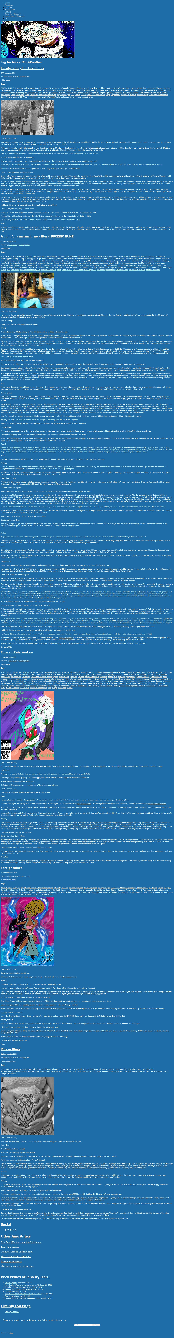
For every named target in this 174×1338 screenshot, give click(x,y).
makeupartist (134, 263)
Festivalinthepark (151, 90)
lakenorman (84, 263)
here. (52, 212)
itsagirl (116, 1069)
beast (129, 672)
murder (99, 681)
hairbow (4, 679)
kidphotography (106, 92)
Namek (47, 265)
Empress (121, 890)
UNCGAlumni (78, 270)
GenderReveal (83, 1069)
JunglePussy (119, 679)
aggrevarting (38, 256)
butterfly (50, 674)
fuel (115, 676)
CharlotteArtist (38, 90)
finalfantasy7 (164, 90)
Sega (108, 95)
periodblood (28, 683)
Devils (49, 676)
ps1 (68, 95)
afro (20, 672)
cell (114, 258)
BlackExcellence (90, 888)
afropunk (64, 88)
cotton (47, 890)
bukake (43, 674)
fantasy (107, 261)
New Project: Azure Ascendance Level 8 (21, 1285)
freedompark (21, 92)
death (157, 674)
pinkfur (36, 683)
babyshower (27, 1069)
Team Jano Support (13, 14)
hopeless (23, 679)
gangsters (130, 676)
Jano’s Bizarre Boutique (14, 16)
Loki (143, 1069)
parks (27, 95)
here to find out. (130, 1185)
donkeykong (64, 676)
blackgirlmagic (104, 888)
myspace (157, 92)
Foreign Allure (11, 867)
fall (102, 261)
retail (89, 95)
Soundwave (64, 685)
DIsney (65, 261)
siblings (65, 1071)
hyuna (29, 263)
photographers (92, 265)
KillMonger (127, 92)
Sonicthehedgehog (105, 1071)
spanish (85, 267)
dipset (55, 676)
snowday (77, 267)
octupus (166, 681)
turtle (3, 688)
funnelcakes (33, 92)
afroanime (34, 88)
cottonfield (55, 890)
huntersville (83, 92)
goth (165, 676)
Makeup (125, 263)
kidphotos (118, 92)
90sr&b (8, 672)
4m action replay (22, 88)
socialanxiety (75, 1071)
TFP (8, 270)
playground (61, 95)
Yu (137, 270)
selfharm (4, 685)
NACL (110, 681)
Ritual (95, 683)
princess (157, 265)
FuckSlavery (148, 890)
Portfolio (8, 7)
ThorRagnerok (156, 1071)
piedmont (115, 265)
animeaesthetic (95, 672)
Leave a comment (9, 880)
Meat (33, 681)
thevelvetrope (151, 685)
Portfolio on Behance (11, 1261)
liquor (105, 263)
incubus (47, 679)
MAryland (152, 263)
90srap (15, 672)
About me (9, 5)
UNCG (69, 270)
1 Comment (6, 80)
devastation (16, 676)
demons (164, 674)
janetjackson (96, 679)
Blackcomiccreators (65, 258)
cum (105, 674)
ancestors (85, 256)
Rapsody (75, 683)
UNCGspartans (90, 270)
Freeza (145, 261)
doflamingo (93, 90)
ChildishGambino (26, 890)
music (104, 681)
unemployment (39, 97)
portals (43, 683)
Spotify (150, 95)
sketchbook (31, 685)
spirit (91, 267)
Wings (54, 688)
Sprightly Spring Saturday (15, 1287)
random (17, 267)
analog (65, 672)
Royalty (107, 683)
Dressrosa (103, 90)
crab (92, 674)
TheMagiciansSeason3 (135, 685)
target (3, 270)
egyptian (73, 676)
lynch (111, 263)
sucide (102, 685)
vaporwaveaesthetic (38, 688)
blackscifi (153, 888)
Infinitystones (70, 679)
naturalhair (5, 95)
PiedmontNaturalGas (47, 95)
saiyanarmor (143, 683)
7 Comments (6, 248)
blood (16, 674)
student (127, 267)
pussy (49, 683)
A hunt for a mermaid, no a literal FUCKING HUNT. (37, 236)
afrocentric (43, 88)
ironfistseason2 (83, 679)
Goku (151, 261)
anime (84, 88)
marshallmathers (23, 681)
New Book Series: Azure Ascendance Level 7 (23, 1294)
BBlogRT (16, 258)
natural (117, 681)
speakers (73, 685)
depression (5, 676)
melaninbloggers (50, 681)
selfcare (161, 683)
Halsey (62, 92)
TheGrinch (15, 270)
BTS (110, 258)
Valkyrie (4, 1073)
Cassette (59, 674)
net (55, 265)
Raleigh (10, 267)
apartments (114, 256)
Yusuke (142, 270)
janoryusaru (12, 76)
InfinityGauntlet (57, 679)
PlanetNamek (147, 265)
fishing (110, 676)
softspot (54, 685)
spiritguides (99, 267)
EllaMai (114, 890)
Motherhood (33, 1071)
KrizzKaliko (154, 679)
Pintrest (137, 265)
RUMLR (114, 683)
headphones (13, 679)
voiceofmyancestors (106, 270)
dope (108, 890)
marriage (150, 1069)
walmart (119, 270)
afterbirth (57, 672)
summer (135, 267)
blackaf (65, 888)
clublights (86, 674)
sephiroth (125, 95)
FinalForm (137, 261)
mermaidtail (15, 265)
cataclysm (68, 674)
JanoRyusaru (93, 92)
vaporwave (24, 688)
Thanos (109, 685)
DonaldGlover (99, 890)
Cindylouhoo (160, 258)
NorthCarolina (71, 265)
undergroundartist (155, 892)
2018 (7, 88)
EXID (89, 261)
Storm (128, 892)
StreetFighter (6, 97)
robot (100, 683)
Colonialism (38, 890)
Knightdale (63, 263)
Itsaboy (109, 1069)
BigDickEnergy (27, 258)
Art (89, 88)
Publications (10, 9)
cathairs (19, 90)
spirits (107, 267)
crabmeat (99, 674)
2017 (3, 88)
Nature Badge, (62, 176)
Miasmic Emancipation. (157, 803)
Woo (11, 1333)
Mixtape (91, 681)
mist (85, 681)
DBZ (43, 261)
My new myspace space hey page (17, 1266)
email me (106, 813)
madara (136, 92)
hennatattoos (71, 92)
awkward (17, 1069)
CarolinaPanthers (8, 90)
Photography (105, 265)
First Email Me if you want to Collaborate (21, 1242)
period (19, 683)
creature (30, 261)
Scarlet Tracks (123, 499)
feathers (103, 676)
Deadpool (74, 890)
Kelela (56, 263)
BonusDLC (5, 890)
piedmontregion (126, 265)
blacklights (142, 672)
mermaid (160, 263)
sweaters (136, 892)
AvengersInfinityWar (111, 672)
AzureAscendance (148, 256)
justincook (48, 263)
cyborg (111, 674)
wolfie (69, 688)
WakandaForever (62, 97)
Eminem (81, 676)
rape (69, 683)
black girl (37, 258)
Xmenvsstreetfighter (84, 97)
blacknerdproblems (128, 888)
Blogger (159, 88)
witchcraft (62, 688)
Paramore (81, 265)
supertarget (167, 267)
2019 (12, 88)
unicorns (15, 688)
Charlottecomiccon (146, 258)
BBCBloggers (6, 258)
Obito (13, 95)
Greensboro (95, 1069)
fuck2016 (73, 1069)
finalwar (4, 92)
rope (30, 267)
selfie (11, 685)
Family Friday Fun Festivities (22, 68)
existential (113, 90)
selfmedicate (20, 685)
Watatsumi (36, 894)
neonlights (124, 681)
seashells (55, 267)
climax (168, 258)
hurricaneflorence (35, 679)
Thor (147, 1071)
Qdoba (77, 95)
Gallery (156, 890)
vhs (49, 688)
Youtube (132, 270)
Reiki (90, 683)
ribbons (24, 267)
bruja (38, 674)
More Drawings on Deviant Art (16, 1256)
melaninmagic (63, 681)
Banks (123, 672)
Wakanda (51, 97)
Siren (62, 267)
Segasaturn (115, 95)
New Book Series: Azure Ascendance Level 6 (23, 1298)
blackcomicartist (49, 258)
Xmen (72, 97)
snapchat (68, 267)
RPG (35, 267)
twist (8, 688)
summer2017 (18, 97)
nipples (133, 681)
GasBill (45, 92)
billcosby (57, 888)
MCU (25, 1071)
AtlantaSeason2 (30, 888)
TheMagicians (119, 685)
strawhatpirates (161, 95)
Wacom (4, 894)
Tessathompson (138, 1071)
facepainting (138, 90)
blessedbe (96, 258)
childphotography (63, 90)
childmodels (51, 90)
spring (120, 267)
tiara (59, 270)
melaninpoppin (146, 92)
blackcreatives (107, 88)
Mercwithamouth (68, 892)
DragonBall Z (74, 261)
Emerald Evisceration (17, 652)
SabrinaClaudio (98, 95)
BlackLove (115, 888)
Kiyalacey (145, 679)
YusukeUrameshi (153, 270)
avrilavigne (95, 88)
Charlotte (27, 90)
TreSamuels (163, 685)
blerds (152, 88)
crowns (37, 261)
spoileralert (142, 95)
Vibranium (168, 892)
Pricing (8, 11)
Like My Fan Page (16, 1306)
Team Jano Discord (10, 1246)
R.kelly (83, 95)
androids (85, 672)
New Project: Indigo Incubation (17, 1289)
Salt (151, 683)
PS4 (72, 95)
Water (44, 894)
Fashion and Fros (12, 1296)
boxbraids (30, 674)
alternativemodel (73, 256)
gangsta (121, 676)
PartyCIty (34, 95)
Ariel (126, 256)
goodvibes (53, 92)
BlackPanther (119, 88)
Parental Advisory (8, 683)
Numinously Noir (155, 681)
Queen (164, 265)
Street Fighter (11, 1282)
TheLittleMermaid (48, 270)
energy (83, 261)
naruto (164, 92)
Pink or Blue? (10, 1049)
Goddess (145, 676)
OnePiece (20, 95)
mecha (39, 681)
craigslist (5, 261)
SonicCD (92, 1071)
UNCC (64, 270)
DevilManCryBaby (38, 676)
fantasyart (116, 261)
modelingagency (28, 265)
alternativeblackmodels (55, 256)
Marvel (144, 263)
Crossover (65, 890)
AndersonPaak (75, 88)
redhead (83, 683)
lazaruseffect (165, 679)
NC (52, 265)
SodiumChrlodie (43, 685)
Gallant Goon (10, 1291)
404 (2, 672)
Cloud (74, 90)
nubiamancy (142, 681)
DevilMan (26, 676)
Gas (40, 92)
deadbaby (119, 674)
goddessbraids (155, 676)
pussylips (57, 683)
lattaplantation (96, 263)
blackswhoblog (132, 88)
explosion (96, 261)
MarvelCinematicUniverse (12, 1071)
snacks (133, 95)
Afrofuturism (54, 88)
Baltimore (160, 256)
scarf (155, 683)
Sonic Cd (84, 1071)
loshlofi (4, 681)
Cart (6, 18)
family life (64, 1069)
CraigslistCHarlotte (18, 261)
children (55, 1069)
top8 (31, 97)
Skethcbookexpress (117, 892)
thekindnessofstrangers (30, 270)
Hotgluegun (166, 261)
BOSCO (105, 258)
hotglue (157, 261)
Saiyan (134, 683)
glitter (138, 676)
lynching (117, 263)
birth (135, 672)
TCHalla (144, 892)
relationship (56, 1071)
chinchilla (77, 674)
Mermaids (5, 265)
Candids (166, 88)
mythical (39, 265)
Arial (121, 256)
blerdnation (144, 88)
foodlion (11, 92)
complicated (82, 90)
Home (7, 3)
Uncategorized (24, 76)
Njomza (60, 265)
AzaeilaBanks (134, 256)
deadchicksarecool (53, 261)
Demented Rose (108, 499)
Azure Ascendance (65, 638)
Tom (26, 97)
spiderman (82, 685)
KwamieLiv (73, 263)
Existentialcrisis (125, 90)
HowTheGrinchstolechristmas (13, 263)
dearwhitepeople (147, 674)
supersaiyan (156, 267)
